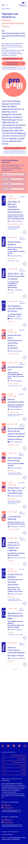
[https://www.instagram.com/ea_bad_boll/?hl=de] (3, 746)
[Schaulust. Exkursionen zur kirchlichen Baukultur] (24, 664)
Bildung (11, 471)
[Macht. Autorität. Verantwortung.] (24, 477)
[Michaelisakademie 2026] (24, 389)
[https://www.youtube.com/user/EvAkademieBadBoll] (25, 746)
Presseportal (22, 766)
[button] (3, 5)
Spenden (23, 769)
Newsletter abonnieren (19, 762)
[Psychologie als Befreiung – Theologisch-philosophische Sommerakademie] (24, 232)
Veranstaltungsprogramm (19, 755)
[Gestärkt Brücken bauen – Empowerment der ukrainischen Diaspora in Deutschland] (24, 357)
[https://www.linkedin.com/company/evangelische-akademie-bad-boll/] (14, 746)
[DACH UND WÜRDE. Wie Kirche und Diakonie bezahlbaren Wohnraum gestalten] (24, 448)
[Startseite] (22, 2)
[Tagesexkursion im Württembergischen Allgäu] (24, 637)
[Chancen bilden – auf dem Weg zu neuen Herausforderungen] (24, 506)
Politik (11, 321)
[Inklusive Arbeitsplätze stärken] (24, 419)
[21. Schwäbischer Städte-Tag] (24, 532)
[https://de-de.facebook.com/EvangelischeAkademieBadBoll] (8, 746)
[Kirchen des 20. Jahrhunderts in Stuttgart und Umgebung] (24, 564)
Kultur (11, 259)
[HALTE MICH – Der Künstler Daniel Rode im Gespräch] (24, 296)
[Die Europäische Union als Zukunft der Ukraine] (24, 325)
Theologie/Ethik (15, 224)
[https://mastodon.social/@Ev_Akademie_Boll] (19, 746)
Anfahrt (24, 773)
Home (3, 8)
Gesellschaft (14, 354)
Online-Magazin (21, 759)
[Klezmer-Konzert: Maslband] (24, 264)
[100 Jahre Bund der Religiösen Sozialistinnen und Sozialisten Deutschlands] (24, 603)
